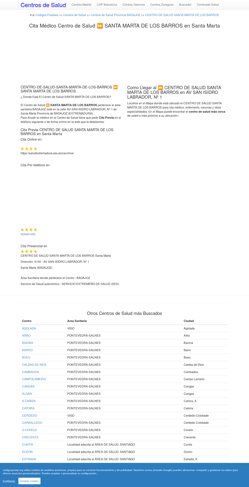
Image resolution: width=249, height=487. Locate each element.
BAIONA (27, 343)
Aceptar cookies (29, 481)
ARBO (26, 335)
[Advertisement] (124, 55)
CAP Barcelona (107, 4)
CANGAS (28, 386)
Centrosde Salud (208, 4)
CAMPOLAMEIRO (34, 379)
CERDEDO (29, 415)
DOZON (27, 452)
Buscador (185, 4)
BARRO (27, 350)
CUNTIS (27, 444)
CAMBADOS (30, 372)
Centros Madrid (81, 4)
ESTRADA (29, 459)
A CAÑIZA (29, 401)
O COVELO (29, 430)
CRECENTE (30, 437)
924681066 (28, 234)
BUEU (26, 357)
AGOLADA (29, 328)
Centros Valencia (133, 4)
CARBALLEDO (32, 422)
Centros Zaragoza (162, 4)
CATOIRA (28, 408)
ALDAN (27, 393)
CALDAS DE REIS (34, 364)
